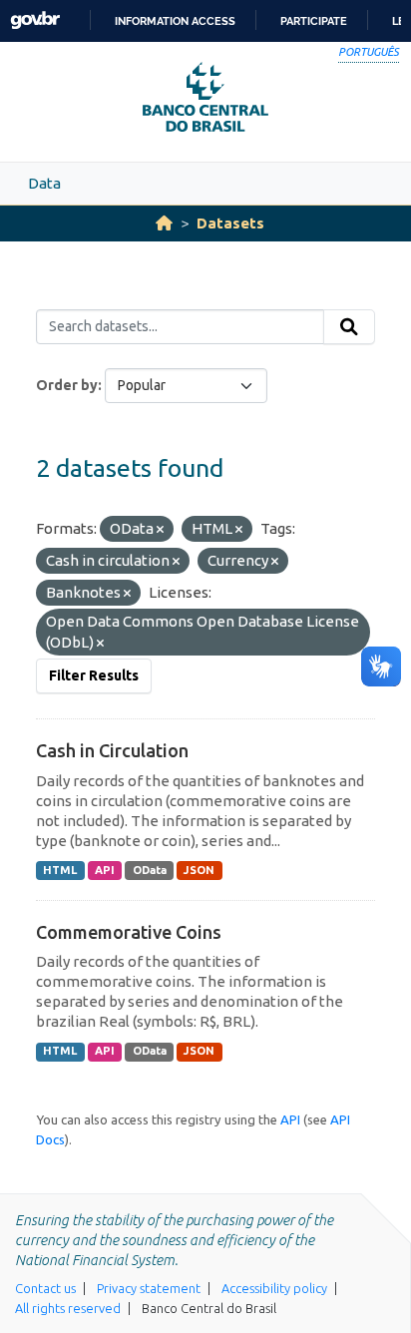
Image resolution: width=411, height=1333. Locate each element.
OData (150, 870)
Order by (67, 385)
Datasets (230, 223)
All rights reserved (68, 1308)
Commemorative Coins (128, 932)
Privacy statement (149, 1288)
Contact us (45, 1288)
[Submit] (349, 327)
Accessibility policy (274, 1288)
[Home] (164, 223)
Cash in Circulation (112, 750)
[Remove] (160, 530)
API (105, 870)
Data (44, 183)
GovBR (35, 20)
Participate (313, 21)
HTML (60, 870)
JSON (199, 870)
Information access (175, 21)
